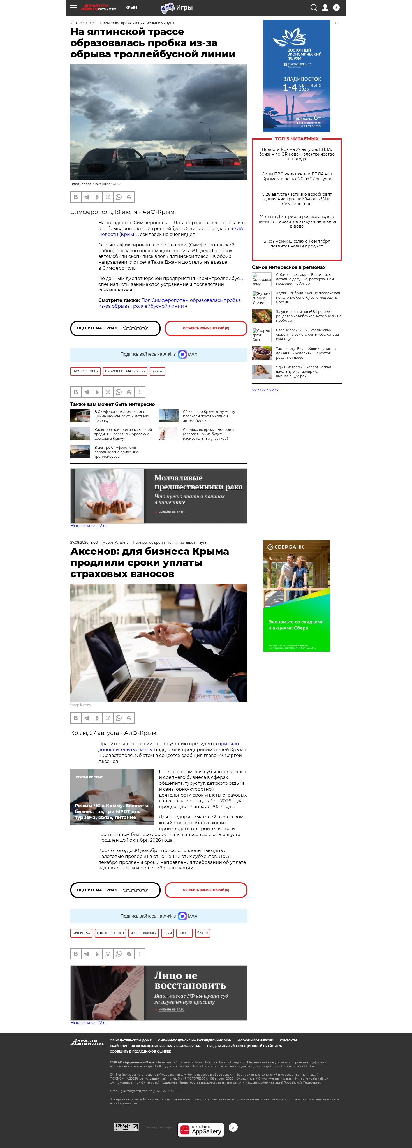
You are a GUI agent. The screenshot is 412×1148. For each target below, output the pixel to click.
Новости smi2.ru (89, 525)
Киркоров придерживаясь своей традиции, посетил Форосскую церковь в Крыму (123, 434)
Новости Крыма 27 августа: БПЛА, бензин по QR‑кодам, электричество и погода (297, 154)
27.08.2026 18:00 (84, 542)
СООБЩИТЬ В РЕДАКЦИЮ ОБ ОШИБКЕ (140, 1052)
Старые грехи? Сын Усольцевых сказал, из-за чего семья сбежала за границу (307, 334)
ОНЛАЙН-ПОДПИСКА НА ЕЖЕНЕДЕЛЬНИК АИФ (194, 1040)
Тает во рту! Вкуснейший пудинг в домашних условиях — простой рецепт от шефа (306, 353)
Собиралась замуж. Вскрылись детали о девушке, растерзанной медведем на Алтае (305, 279)
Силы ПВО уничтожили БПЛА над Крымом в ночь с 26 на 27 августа (297, 176)
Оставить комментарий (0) (206, 328)
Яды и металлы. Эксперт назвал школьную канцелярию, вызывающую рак (303, 371)
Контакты (288, 1040)
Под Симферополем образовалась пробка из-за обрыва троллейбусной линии (169, 303)
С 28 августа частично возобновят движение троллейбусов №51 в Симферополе (297, 199)
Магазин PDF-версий (255, 1040)
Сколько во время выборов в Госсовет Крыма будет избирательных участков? (208, 434)
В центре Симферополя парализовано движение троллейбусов (116, 452)
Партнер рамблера (158, 1127)
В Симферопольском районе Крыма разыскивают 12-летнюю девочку (121, 416)
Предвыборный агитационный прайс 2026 (244, 1046)
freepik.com (80, 705)
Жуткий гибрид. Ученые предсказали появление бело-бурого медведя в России (308, 297)
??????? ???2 (265, 390)
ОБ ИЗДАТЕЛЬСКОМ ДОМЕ (131, 1040)
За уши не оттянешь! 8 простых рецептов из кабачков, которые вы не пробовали (308, 316)
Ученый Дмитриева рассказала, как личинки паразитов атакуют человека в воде (297, 221)
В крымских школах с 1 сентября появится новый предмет (296, 244)
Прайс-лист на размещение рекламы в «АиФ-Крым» (155, 1046)
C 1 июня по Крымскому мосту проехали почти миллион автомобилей (209, 416)
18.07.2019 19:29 (82, 23)
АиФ (117, 184)
